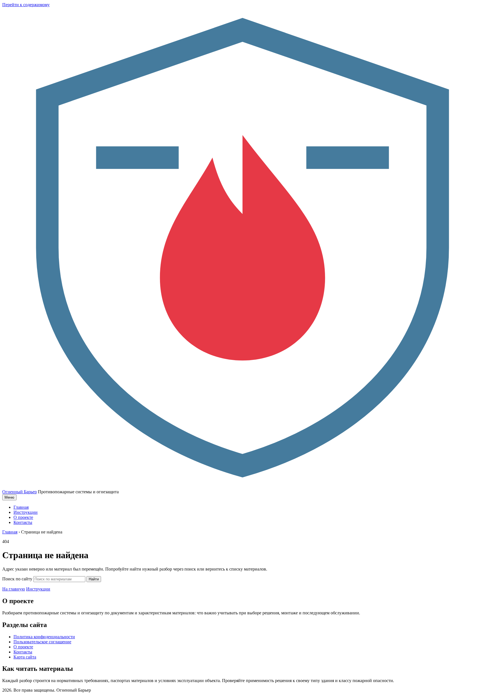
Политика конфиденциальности (44, 636)
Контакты (22, 522)
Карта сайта (24, 657)
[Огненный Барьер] (242, 486)
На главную (13, 589)
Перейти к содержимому (26, 4)
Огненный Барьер (19, 491)
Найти (94, 579)
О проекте (23, 517)
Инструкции (25, 512)
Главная (21, 507)
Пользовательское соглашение (42, 641)
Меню (9, 497)
